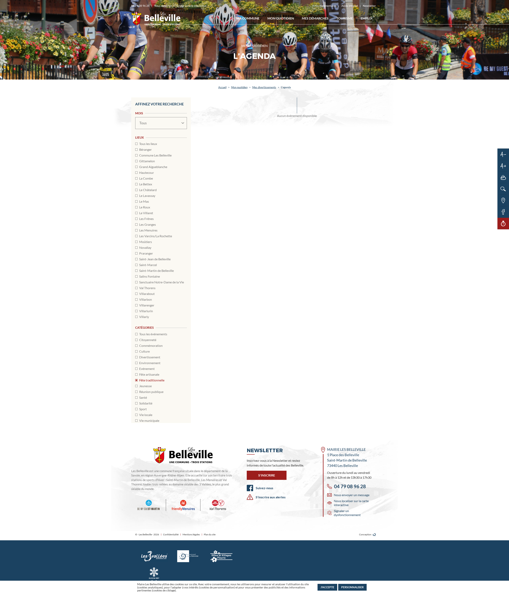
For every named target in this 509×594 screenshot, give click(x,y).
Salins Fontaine (149, 276)
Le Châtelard (148, 190)
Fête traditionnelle (151, 380)
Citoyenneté (147, 340)
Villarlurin (146, 311)
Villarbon (145, 299)
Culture (144, 351)
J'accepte (327, 587)
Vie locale (145, 415)
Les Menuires (148, 230)
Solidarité (145, 403)
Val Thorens (147, 288)
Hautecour (146, 172)
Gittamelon (147, 161)
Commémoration (151, 345)
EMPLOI (366, 18)
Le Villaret (146, 213)
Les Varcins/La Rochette (155, 236)
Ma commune (247, 18)
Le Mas (144, 201)
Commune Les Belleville (155, 155)
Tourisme (344, 18)
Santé (143, 397)
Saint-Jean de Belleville (155, 259)
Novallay (145, 247)
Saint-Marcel (148, 265)
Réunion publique (151, 392)
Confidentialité (171, 534)
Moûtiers (145, 242)
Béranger (145, 149)
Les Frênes (146, 219)
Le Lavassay (147, 195)
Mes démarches (315, 18)
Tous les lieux (148, 144)
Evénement (147, 368)
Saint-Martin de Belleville (156, 270)
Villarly (144, 317)
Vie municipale (149, 420)
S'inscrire (266, 475)
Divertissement (149, 357)
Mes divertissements (264, 87)
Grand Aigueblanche (153, 167)
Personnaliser (352, 587)
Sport (143, 409)
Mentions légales (191, 534)
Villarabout (147, 294)
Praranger (146, 253)
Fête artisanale (149, 374)
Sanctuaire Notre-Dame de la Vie (161, 282)
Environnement (149, 363)
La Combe (146, 178)
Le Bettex (145, 184)
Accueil (222, 87)
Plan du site (210, 534)
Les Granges (147, 224)
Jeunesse (145, 386)
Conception (365, 534)
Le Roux (144, 207)
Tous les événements (153, 334)
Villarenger (146, 305)
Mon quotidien (280, 18)
